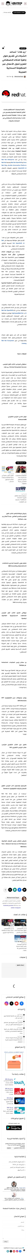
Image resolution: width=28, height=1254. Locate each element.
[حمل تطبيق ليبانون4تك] (14, 1131)
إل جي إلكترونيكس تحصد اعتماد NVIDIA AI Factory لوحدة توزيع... (8, 930)
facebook (5, 905)
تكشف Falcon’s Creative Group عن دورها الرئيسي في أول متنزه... (6, 12)
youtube (11, 905)
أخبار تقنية (23, 48)
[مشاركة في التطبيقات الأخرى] (5, 890)
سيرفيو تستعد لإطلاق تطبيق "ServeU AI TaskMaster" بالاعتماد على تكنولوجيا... (20, 499)
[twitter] (11, 1003)
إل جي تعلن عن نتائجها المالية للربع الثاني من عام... (13, 1017)
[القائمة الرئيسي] (25, 3)
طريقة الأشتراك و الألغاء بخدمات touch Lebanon (8, 1083)
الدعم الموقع (21, 1170)
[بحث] (3, 3)
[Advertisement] (14, 32)
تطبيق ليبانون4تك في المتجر (17, 1167)
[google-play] (8, 1251)
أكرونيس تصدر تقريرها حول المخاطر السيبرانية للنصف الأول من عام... (13, 1023)
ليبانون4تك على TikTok (18, 1164)
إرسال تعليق (20, 965)
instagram (18, 908)
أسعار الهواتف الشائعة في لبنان (16, 1161)
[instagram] (6, 1003)
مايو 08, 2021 (10, 1098)
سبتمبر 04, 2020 (9, 1079)
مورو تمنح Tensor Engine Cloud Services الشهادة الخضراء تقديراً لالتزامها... (13, 1040)
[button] (19, 890)
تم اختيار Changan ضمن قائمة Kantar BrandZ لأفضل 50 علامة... (21, 947)
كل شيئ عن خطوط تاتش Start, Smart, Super (8, 1111)
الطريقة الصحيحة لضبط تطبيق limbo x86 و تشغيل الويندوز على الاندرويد (8, 1102)
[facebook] (22, 1003)
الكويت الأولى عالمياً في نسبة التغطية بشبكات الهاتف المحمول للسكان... (8, 478)
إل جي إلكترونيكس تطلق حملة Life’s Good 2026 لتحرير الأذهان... (20, 930)
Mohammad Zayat (19, 76)
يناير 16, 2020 (10, 1107)
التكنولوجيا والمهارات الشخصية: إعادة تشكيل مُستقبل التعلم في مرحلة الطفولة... (20, 479)
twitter (13, 908)
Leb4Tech (6, 1248)
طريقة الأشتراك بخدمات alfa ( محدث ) (9, 1092)
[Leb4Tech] (14, 3)
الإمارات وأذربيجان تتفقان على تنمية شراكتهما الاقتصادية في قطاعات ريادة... (13, 1031)
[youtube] (17, 1003)
